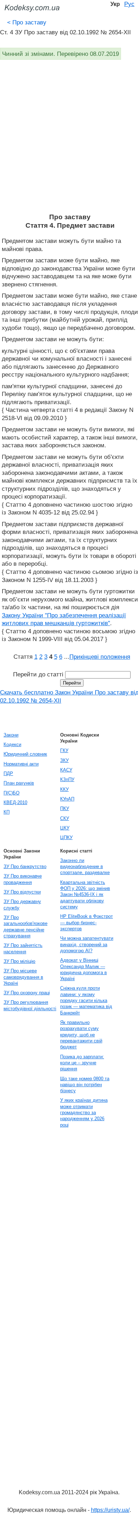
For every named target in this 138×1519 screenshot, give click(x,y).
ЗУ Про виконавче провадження (23, 879)
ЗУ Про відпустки (22, 892)
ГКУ (64, 750)
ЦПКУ (66, 837)
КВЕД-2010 (15, 802)
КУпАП (67, 799)
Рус (129, 3)
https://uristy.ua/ (110, 1510)
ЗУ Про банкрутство (25, 866)
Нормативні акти (21, 764)
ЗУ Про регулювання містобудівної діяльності (30, 1005)
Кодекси (12, 744)
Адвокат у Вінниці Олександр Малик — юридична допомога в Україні (83, 969)
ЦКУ (64, 828)
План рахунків (19, 783)
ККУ (64, 789)
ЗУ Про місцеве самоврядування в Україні (23, 977)
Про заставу (26, 22)
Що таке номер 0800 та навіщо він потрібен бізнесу (84, 1085)
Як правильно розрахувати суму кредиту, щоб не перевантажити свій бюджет (81, 1034)
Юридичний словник (25, 754)
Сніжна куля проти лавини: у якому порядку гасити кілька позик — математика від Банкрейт (86, 1000)
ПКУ (64, 808)
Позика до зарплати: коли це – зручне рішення (82, 1063)
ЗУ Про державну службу (22, 904)
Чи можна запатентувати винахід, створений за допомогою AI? (86, 944)
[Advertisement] (69, 140)
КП (7, 812)
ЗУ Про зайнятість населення (23, 948)
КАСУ (66, 770)
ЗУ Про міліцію (19, 961)
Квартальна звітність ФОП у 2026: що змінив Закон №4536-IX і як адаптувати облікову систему (85, 894)
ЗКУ (64, 760)
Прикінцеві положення (99, 656)
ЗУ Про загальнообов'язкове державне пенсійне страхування (25, 926)
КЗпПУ (67, 779)
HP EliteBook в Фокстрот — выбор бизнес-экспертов (86, 922)
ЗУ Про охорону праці (27, 992)
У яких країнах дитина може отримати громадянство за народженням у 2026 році (84, 1112)
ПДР (8, 773)
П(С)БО (11, 793)
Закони (11, 735)
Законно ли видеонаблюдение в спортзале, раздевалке (85, 866)
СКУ (64, 818)
